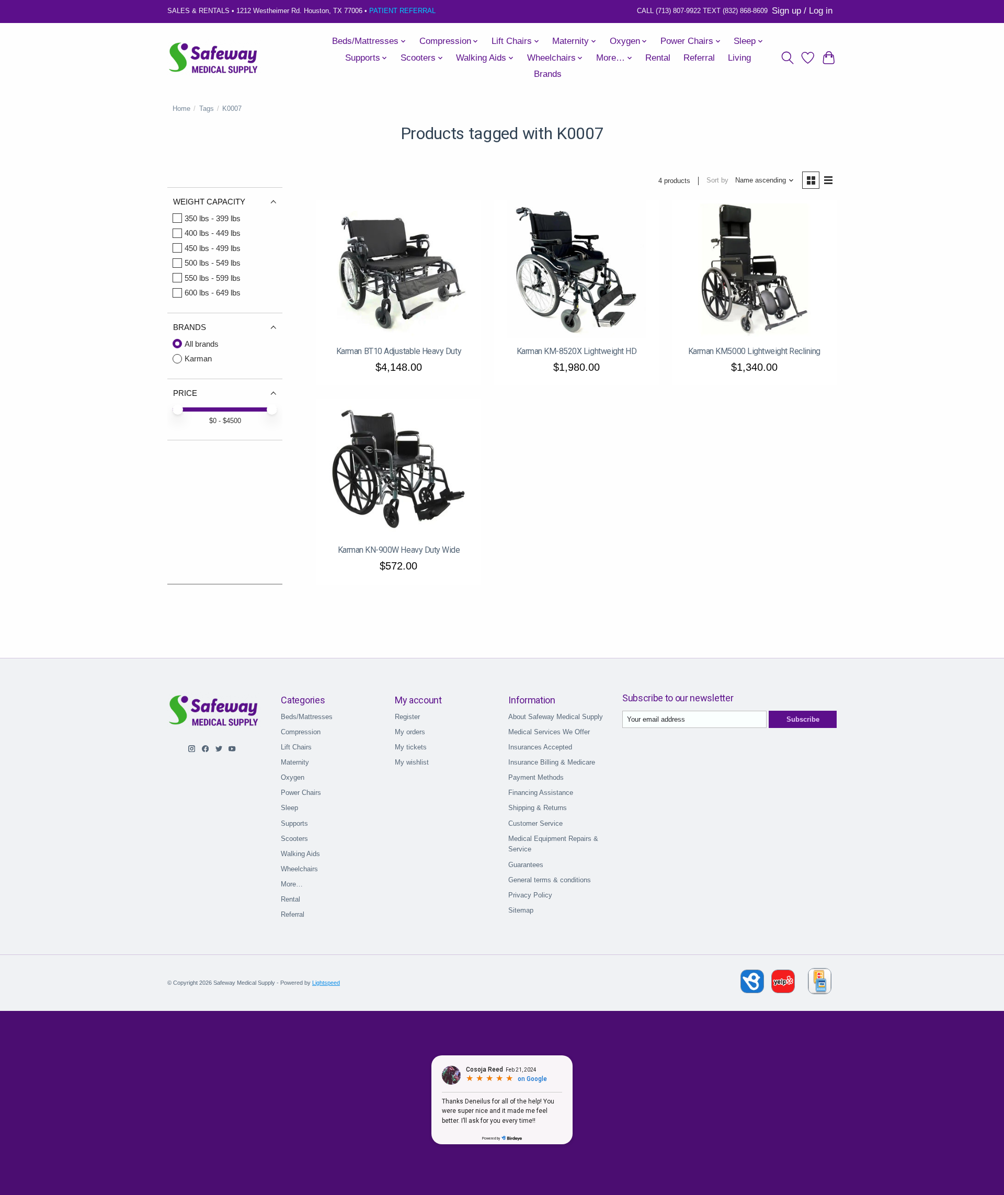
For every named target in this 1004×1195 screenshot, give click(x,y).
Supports (294, 823)
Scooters (294, 839)
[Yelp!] (783, 990)
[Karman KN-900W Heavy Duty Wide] (398, 468)
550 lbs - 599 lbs (213, 278)
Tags (206, 108)
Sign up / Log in (802, 11)
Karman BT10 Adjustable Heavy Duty (398, 351)
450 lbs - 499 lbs (213, 248)
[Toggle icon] (787, 58)
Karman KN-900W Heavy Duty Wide (399, 550)
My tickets (411, 747)
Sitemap (520, 910)
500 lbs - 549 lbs (213, 262)
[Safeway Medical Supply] (214, 58)
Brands (548, 74)
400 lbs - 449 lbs (213, 233)
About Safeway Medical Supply (555, 717)
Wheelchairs (299, 869)
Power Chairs (301, 792)
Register (407, 717)
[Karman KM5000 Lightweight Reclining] (754, 269)
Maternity (295, 762)
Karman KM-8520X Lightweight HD (577, 351)
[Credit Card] (819, 983)
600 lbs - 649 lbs (213, 292)
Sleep (289, 808)
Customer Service (535, 823)
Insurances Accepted (540, 747)
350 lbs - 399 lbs (213, 218)
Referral (699, 58)
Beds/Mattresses (307, 717)
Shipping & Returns (537, 808)
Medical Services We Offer (549, 732)
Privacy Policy (530, 895)
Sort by (717, 180)
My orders (410, 732)
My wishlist (412, 762)
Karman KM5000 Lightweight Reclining (754, 351)
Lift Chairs (296, 747)
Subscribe (802, 719)
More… (292, 884)
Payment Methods (536, 777)
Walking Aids (300, 854)
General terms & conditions (549, 880)
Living (739, 58)
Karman (198, 358)
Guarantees (525, 865)
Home (181, 108)
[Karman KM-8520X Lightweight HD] (576, 269)
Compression (301, 732)
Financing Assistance (540, 792)
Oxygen (292, 777)
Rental (657, 58)
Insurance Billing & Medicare (551, 762)
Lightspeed (326, 983)
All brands (202, 343)
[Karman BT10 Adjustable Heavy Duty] (398, 269)
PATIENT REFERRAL (402, 11)
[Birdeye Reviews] (753, 990)
